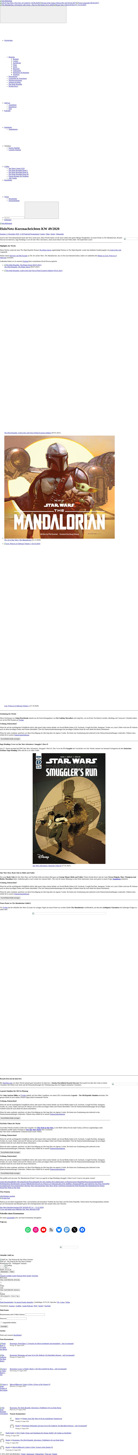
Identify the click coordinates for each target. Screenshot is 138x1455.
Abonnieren (4, 1272)
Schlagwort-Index (15, 82)
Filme (15, 65)
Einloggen (7, 220)
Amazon (3, 1276)
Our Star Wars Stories (99, 1184)
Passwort (3, 1318)
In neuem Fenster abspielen (24, 1302)
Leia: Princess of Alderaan (48, 1184)
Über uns (48, 1454)
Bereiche (12, 57)
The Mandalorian (91, 1186)
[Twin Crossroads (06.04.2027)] (87, 3)
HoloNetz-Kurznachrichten (90, 1182)
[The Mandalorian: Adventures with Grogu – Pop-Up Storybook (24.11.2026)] (27, 5)
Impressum (30, 1454)
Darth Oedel (10, 1433)
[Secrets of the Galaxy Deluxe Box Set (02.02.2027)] (58, 3)
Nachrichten (8, 40)
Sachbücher (17, 63)
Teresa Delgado (66, 1186)
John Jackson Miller (23, 1184)
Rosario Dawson (11, 1186)
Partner (54, 1454)
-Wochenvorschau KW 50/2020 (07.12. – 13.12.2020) (22, 1207)
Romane (16, 59)
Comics (15, 61)
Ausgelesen (12, 105)
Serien (15, 67)
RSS (10, 109)
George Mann (76, 1182)
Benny (17, 1419)
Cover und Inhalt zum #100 (20, 1209)
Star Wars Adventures (35, 1186)
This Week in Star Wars (12, 1188)
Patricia (26, 234)
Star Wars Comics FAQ (17, 168)
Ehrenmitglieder (14, 201)
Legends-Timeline (15, 150)
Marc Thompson (74, 1184)
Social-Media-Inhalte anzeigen (10, 739)
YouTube (35, 1276)
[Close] (1, 1274)
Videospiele (17, 71)
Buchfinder (8, 180)
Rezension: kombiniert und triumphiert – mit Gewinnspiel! (42, 1343)
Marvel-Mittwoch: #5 (30, 1384)
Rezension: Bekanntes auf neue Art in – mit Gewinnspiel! (42, 1355)
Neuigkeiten (13, 199)
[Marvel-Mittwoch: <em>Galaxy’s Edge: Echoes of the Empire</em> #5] (4, 1395)
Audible (9, 1276)
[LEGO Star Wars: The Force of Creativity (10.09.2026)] (20, 3)
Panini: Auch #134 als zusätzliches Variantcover (42, 1419)
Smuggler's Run (22, 1186)
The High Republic (78, 1186)
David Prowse (29, 1182)
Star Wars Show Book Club (51, 1186)
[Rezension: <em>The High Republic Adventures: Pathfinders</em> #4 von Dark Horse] (4, 1415)
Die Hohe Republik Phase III (18, 174)
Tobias (67, 1302)
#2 (47, 866)
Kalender (7, 111)
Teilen (12, 1272)
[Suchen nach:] (14, 218)
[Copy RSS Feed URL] (1, 1282)
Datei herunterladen (6, 1302)
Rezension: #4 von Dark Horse (35, 1408)
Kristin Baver (34, 1184)
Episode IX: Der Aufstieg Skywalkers (47, 1182)
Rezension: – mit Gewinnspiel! (38, 1369)
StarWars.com (7, 1083)
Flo (58, 1302)
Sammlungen (13, 129)
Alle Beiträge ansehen (7, 1196)
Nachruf (26, 261)
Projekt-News (13, 86)
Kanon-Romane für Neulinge (19, 176)
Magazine (16, 69)
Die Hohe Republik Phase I (18, 170)
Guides (6, 166)
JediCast (7, 103)
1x (6, 1267)
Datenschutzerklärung (21, 735)
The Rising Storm (45, 250)
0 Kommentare (34, 234)
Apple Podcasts (17, 1276)
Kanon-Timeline (14, 148)
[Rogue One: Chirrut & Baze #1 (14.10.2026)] (70, 5)
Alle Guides (13, 178)
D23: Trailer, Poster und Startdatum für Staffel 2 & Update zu (43, 1433)
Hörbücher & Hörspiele (21, 73)
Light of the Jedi (62, 1184)
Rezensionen (13, 76)
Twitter (21, 720)
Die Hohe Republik (15, 84)
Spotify (29, 1276)
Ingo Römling (12, 1184)
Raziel (17, 1426)
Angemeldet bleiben (9, 1323)
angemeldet (11, 1218)
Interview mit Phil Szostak (18, 256)
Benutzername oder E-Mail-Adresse (12, 1314)
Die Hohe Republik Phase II (18, 172)
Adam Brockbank (6, 1182)
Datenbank (8, 127)
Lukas (62, 1302)
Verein (6, 197)
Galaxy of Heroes (66, 1182)
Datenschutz (39, 1454)
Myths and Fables (86, 1184)
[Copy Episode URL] (1, 1292)
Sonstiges (16, 74)
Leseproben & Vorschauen (18, 78)
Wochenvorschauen (15, 80)
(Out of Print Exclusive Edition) (27, 433)
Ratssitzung (12, 107)
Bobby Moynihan (18, 1182)
